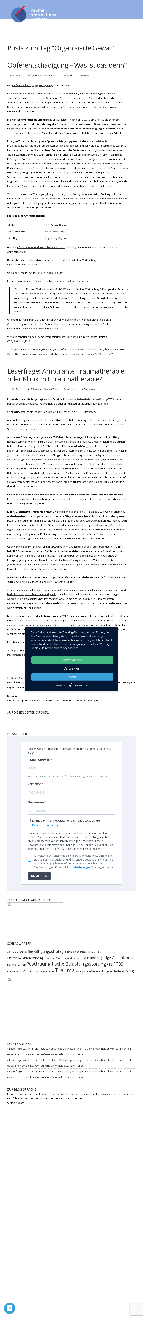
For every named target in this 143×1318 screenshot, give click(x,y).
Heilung (11, 964)
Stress (34, 971)
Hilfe (57, 349)
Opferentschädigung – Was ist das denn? (67, 65)
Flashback (92, 958)
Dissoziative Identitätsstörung (25, 958)
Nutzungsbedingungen (77, 867)
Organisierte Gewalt (72, 354)
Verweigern (72, 668)
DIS (87, 951)
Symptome (46, 971)
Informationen (69, 349)
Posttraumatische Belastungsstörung (66, 964)
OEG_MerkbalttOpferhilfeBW (23, 264)
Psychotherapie (16, 654)
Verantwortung (83, 971)
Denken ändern (76, 951)
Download (49, 958)
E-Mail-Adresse (39, 760)
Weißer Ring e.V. (104, 354)
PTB (110, 964)
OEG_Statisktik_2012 (18, 341)
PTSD (27, 971)
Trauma (89, 354)
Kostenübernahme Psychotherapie (98, 349)
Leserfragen (69, 388)
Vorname (35, 784)
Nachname (36, 802)
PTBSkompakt (14, 971)
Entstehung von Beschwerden (70, 958)
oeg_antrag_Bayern (56, 238)
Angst (23, 951)
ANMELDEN (39, 876)
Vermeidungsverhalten (107, 971)
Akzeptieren (72, 660)
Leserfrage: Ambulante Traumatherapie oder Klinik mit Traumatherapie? (65, 375)
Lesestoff (68, 75)
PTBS (118, 964)
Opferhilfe (54, 354)
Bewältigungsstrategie (47, 951)
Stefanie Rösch (50, 75)
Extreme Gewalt (32, 349)
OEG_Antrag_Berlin (55, 225)
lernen (21, 964)
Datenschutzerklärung (45, 825)
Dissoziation (96, 952)
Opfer (10, 354)
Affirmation (12, 952)
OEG (121, 349)
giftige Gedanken (114, 957)
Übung (128, 971)
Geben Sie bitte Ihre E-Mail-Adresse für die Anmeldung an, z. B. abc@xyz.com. (68, 776)
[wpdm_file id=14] (54, 231)
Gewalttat (47, 349)
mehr (72, 677)
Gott (132, 958)
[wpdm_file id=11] (55, 272)
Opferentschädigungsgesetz (31, 354)
